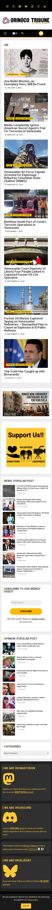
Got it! (26, 906)
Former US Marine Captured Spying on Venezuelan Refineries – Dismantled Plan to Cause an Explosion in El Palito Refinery (26, 324)
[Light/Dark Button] (15, 33)
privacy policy (38, 619)
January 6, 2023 (14, 88)
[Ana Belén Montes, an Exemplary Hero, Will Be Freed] (26, 63)
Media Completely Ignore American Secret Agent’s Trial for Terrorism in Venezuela (24, 128)
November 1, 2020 (15, 231)
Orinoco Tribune (30, 846)
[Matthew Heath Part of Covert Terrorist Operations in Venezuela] (26, 203)
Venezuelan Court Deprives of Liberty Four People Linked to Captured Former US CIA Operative (25, 273)
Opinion (24, 74)
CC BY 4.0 (32, 849)
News (9, 165)
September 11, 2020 (16, 334)
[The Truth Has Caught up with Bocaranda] (26, 353)
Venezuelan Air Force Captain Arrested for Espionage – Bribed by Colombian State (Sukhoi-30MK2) (24, 176)
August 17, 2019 (14, 378)
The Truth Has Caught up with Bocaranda (24, 373)
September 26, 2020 (16, 281)
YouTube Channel (37, 33)
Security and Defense (25, 118)
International (12, 74)
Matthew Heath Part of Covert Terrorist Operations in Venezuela (25, 225)
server (17, 828)
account (24, 792)
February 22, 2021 (15, 185)
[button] (5, 34)
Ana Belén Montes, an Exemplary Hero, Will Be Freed (24, 82)
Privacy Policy (32, 900)
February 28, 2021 (15, 135)
